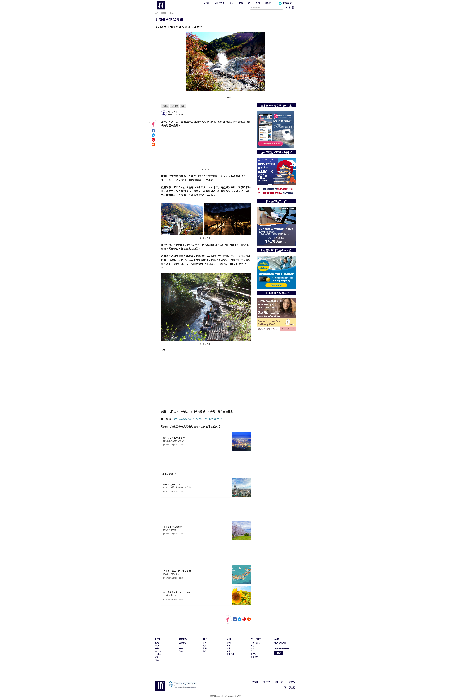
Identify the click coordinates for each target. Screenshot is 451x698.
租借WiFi (254, 654)
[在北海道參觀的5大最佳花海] (241, 595)
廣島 (157, 659)
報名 (279, 653)
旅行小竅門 (254, 3)
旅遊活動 (182, 642)
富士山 (158, 651)
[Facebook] (286, 7)
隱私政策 (279, 681)
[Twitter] (290, 7)
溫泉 (183, 106)
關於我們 (253, 681)
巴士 (228, 648)
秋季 (205, 648)
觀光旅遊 (220, 3)
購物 (181, 648)
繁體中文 (287, 3)
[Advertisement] (206, 147)
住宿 (181, 651)
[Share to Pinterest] (153, 140)
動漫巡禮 (254, 656)
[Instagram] (293, 7)
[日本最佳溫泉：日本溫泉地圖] (241, 574)
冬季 (205, 651)
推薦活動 (174, 106)
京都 (157, 648)
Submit (251, 7)
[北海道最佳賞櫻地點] (241, 530)
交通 (241, 3)
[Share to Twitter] (153, 136)
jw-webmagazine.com (174, 441)
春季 (205, 642)
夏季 (205, 645)
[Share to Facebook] (153, 131)
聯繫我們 (269, 3)
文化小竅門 (255, 642)
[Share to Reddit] (153, 145)
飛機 (228, 651)
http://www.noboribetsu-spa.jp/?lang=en (197, 419)
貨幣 (252, 651)
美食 (181, 645)
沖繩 (157, 656)
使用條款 (292, 681)
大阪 (157, 645)
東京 (157, 642)
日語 (252, 648)
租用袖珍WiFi (280, 642)
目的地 (206, 3)
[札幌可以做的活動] (241, 487)
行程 (252, 645)
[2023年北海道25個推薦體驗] (241, 441)
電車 (228, 645)
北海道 (165, 106)
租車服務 (230, 654)
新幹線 (229, 642)
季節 (231, 3)
